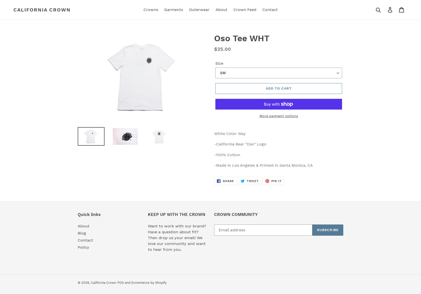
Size (219, 63)
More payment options (278, 116)
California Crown (42, 10)
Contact (85, 240)
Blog (82, 233)
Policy (83, 247)
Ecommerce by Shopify (149, 282)
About (83, 226)
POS (120, 282)
